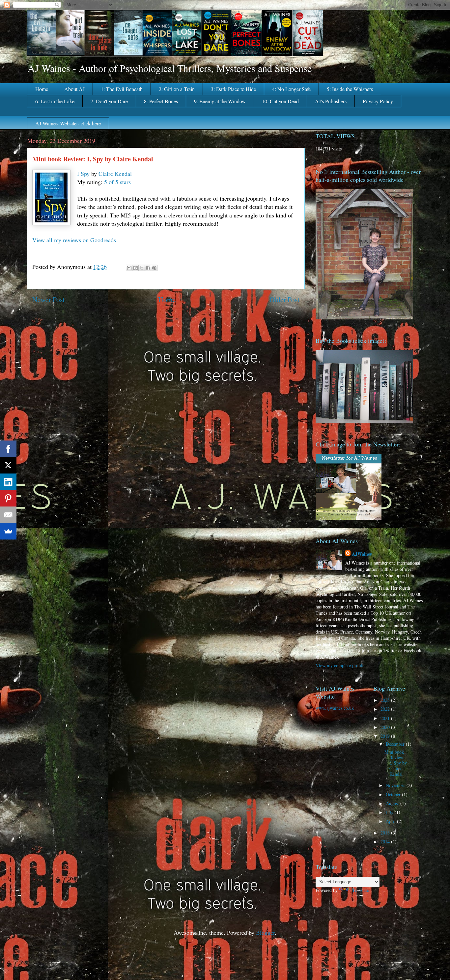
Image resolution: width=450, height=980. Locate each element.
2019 (385, 736)
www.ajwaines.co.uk (335, 708)
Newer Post (48, 299)
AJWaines (362, 553)
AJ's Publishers (331, 101)
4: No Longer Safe (291, 88)
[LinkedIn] (8, 482)
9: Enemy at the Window (220, 101)
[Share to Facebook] (148, 268)
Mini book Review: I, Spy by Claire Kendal (395, 763)
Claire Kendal (115, 174)
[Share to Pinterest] (154, 268)
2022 (385, 709)
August (393, 803)
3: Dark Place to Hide (233, 88)
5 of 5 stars (117, 182)
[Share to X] (141, 268)
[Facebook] (8, 449)
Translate (360, 890)
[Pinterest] (8, 498)
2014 (385, 841)
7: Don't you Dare (109, 101)
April (391, 821)
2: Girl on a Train (177, 88)
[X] (8, 465)
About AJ (74, 88)
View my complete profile (340, 665)
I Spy (83, 174)
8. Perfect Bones (161, 101)
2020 (385, 727)
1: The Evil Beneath (122, 88)
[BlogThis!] (135, 268)
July (390, 812)
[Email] (8, 514)
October (394, 794)
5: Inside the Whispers (350, 88)
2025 (385, 700)
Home (41, 88)
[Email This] (129, 268)
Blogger (265, 932)
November (396, 785)
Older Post (284, 299)
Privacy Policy (378, 101)
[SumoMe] (8, 531)
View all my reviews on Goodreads (74, 240)
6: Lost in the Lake (54, 101)
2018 (385, 833)
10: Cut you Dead (280, 101)
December (396, 744)
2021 (385, 718)
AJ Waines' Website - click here (68, 123)
